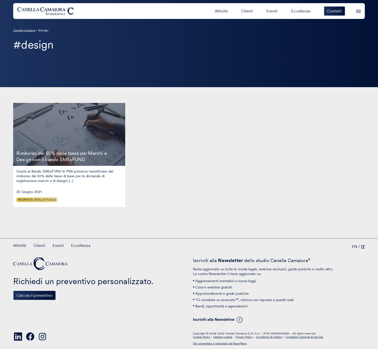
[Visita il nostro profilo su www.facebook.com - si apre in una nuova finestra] (30, 336)
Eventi (272, 11)
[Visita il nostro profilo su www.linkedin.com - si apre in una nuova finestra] (18, 336)
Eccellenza (300, 11)
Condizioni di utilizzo (269, 337)
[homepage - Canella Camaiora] (40, 263)
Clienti (247, 11)
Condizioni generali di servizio (304, 337)
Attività (221, 11)
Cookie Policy (201, 337)
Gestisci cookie (222, 337)
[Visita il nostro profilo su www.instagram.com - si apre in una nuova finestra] (42, 336)
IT (363, 246)
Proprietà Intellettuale (37, 199)
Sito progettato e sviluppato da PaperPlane (220, 343)
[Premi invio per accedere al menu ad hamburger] (358, 10)
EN (354, 246)
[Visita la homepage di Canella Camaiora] (46, 11)
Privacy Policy (244, 337)
